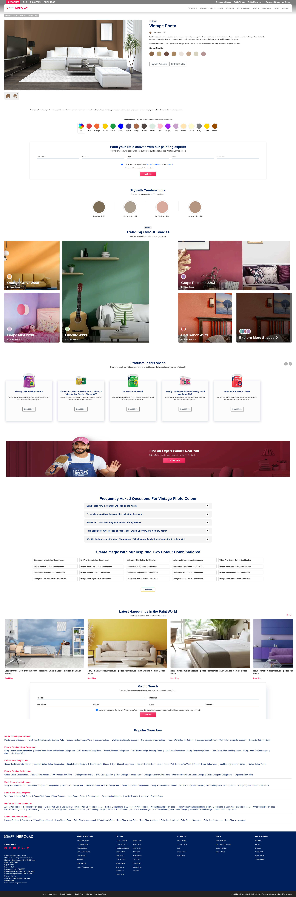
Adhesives (80, 859)
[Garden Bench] (130, 207)
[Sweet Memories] (181, 54)
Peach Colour (137, 863)
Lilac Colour (136, 859)
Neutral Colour (137, 840)
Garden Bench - (130, 216)
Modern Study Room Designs (191, 785)
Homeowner (13, 2)
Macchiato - (98, 216)
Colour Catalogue (20, 15)
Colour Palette (120, 852)
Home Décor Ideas (215, 807)
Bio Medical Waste (100, 894)
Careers (257, 844)
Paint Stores (27, 820)
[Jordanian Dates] (195, 207)
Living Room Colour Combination (18, 751)
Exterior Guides (182, 844)
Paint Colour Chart (77, 810)
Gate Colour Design (178, 810)
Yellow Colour (120, 863)
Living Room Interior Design (137, 807)
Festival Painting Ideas (57, 810)
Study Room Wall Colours (15, 785)
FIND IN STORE (178, 64)
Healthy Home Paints (122, 848)
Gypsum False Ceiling (244, 775)
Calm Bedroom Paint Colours (153, 740)
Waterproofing (81, 863)
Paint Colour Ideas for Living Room (226, 751)
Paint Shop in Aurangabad (85, 820)
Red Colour (119, 855)
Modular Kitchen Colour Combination (49, 764)
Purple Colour (137, 855)
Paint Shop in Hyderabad (235, 820)
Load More (29, 409)
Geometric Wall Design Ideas (163, 807)
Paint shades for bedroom (14, 740)
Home (9, 15)
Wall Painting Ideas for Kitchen (232, 764)
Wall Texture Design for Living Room (147, 751)
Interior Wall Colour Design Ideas (89, 807)
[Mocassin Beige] (188, 54)
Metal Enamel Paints (76, 796)
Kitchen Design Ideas (114, 807)
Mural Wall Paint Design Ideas (238, 807)
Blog (220, 8)
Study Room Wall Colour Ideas (164, 785)
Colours (230, 8)
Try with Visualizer (159, 64)
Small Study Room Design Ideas (135, 785)
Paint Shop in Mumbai (43, 820)
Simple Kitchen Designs (77, 764)
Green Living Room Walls (14, 753)
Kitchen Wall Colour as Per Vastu (177, 764)
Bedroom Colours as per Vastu (79, 740)
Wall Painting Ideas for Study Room (221, 785)
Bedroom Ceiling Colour (207, 740)
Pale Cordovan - (162, 216)
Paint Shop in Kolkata (149, 820)
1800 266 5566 (28, 871)
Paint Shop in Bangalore (191, 820)
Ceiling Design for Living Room (219, 775)
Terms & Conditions (66, 894)
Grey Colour (136, 871)
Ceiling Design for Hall (84, 775)
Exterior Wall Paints (42, 796)
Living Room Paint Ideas (175, 751)
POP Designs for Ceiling (62, 775)
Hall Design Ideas (160, 810)
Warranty (266, 8)
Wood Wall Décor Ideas (118, 810)
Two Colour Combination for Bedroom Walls (46, 740)
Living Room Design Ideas (198, 751)
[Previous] (287, 614)
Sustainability (259, 859)
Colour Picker (220, 852)
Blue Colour (119, 871)
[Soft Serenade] (196, 54)
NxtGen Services (207, 8)
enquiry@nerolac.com (19, 883)
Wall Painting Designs (96, 810)
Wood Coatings (59, 796)
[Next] (290, 614)
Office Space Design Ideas (264, 807)
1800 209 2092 (19, 869)
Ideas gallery (181, 855)
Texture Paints (157, 796)
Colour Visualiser (221, 848)
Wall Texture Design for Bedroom (232, 740)
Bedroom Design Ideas (33, 807)
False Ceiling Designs (40, 775)
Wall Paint (8, 796)
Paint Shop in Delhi (107, 820)
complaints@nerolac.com (20, 878)
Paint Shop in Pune (63, 820)
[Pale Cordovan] (162, 207)
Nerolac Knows (221, 840)
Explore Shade (14, 287)
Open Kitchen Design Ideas (123, 764)
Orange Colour (120, 859)
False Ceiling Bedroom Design (128, 775)
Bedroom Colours (102, 740)
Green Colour (120, 867)
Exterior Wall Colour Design (201, 810)
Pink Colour (136, 852)
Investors (258, 848)
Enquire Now (174, 460)
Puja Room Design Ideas (14, 810)
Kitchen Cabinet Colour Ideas (149, 764)
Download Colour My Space (278, 2)
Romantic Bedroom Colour (260, 740)
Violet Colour (120, 874)
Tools (256, 8)
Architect (49, 2)
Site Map (89, 894)
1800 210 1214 (28, 874)
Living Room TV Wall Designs (255, 751)
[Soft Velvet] (203, 54)
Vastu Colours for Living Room (116, 751)
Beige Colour (137, 844)
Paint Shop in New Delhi (127, 820)
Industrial (35, 2)
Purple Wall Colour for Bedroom (181, 740)
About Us (258, 840)
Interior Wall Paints (23, 796)
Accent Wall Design (12, 807)
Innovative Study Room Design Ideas (43, 785)
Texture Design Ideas (37, 810)
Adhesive (145, 796)
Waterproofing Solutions (112, 796)
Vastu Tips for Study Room (73, 785)
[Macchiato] (99, 207)
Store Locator (281, 8)
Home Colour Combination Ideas (191, 807)
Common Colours (121, 844)
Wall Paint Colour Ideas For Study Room (103, 785)
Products (192, 8)
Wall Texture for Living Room (89, 751)
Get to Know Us (254, 2)
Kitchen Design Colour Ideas (205, 764)
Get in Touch (239, 2)
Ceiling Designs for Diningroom (157, 775)
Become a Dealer (223, 2)
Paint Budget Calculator (223, 844)
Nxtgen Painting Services (85, 867)
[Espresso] (166, 54)
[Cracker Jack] (174, 54)
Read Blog (9, 678)
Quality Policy (79, 894)
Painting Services (11, 820)
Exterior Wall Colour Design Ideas (59, 807)
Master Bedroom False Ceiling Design (188, 775)
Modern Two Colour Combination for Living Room (55, 751)
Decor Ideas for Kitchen (99, 764)
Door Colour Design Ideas (225, 810)
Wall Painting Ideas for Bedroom (125, 740)
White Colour (137, 848)
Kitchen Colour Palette (257, 764)
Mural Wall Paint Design (140, 810)
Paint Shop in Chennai (213, 820)
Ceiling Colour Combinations (16, 775)
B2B (25, 2)
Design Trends (181, 852)
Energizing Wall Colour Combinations (253, 785)
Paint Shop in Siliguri (170, 820)
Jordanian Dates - (195, 216)
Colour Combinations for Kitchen (17, 764)
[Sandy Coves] (159, 54)
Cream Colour (137, 867)
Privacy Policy (52, 894)
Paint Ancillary (94, 796)
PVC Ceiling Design (104, 775)
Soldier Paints (243, 8)
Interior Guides (181, 840)
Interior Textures (131, 796)
